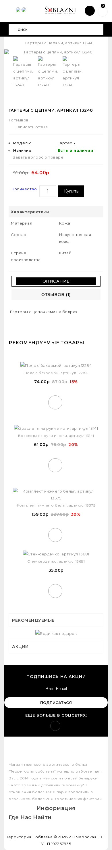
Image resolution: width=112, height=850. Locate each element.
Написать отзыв (31, 127)
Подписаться (56, 702)
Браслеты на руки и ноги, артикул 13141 (56, 435)
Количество (24, 189)
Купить (71, 191)
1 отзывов (19, 120)
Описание (56, 281)
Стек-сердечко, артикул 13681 (56, 561)
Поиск (96, 29)
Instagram (55, 726)
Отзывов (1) (56, 294)
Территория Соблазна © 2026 (36, 837)
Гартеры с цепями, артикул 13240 (59, 43)
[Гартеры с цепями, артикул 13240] (56, 52)
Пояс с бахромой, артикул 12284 (56, 373)
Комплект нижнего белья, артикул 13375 (56, 505)
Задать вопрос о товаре (38, 157)
